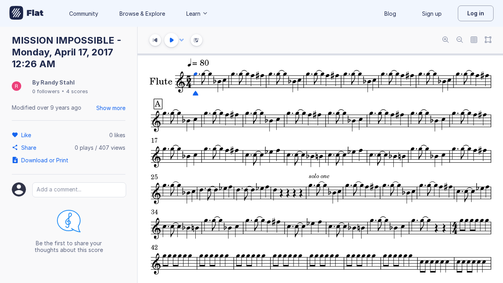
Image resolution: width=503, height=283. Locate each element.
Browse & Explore (142, 13)
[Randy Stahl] (16, 86)
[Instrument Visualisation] (196, 40)
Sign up (432, 13)
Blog (390, 13)
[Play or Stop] (171, 40)
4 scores (77, 91)
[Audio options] (181, 40)
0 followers (46, 91)
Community (83, 13)
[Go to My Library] (26, 13)
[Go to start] (155, 40)
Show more (110, 108)
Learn (193, 13)
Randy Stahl (57, 82)
